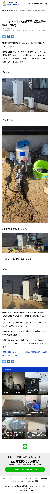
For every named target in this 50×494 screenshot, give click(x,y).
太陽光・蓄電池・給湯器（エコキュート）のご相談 (28, 30)
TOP (4, 478)
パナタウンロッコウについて (17, 478)
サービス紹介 (34, 478)
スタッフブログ (20, 481)
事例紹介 (8, 30)
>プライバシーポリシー (25, 490)
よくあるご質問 (33, 481)
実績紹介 (44, 478)
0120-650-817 (27, 461)
